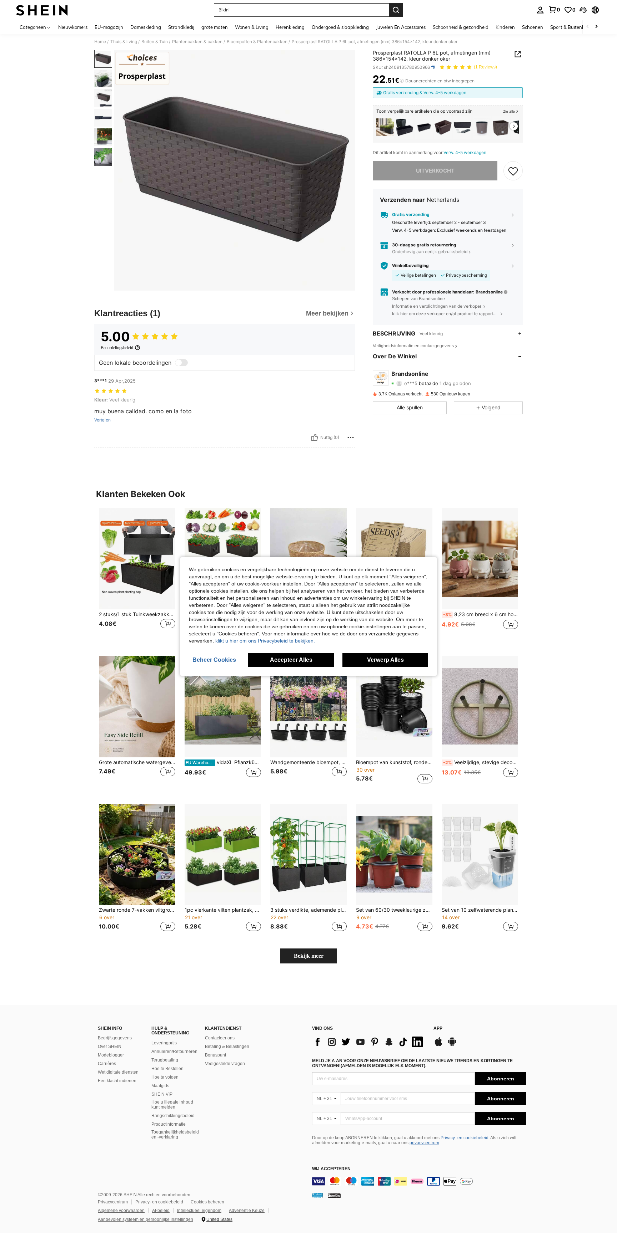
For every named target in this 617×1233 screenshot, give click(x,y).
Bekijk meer (308, 956)
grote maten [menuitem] (214, 27)
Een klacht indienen (117, 1080)
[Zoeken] (396, 10)
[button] (583, 10)
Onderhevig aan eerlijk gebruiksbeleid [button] (429, 252)
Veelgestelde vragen (225, 1063)
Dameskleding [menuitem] (145, 27)
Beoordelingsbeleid (117, 347)
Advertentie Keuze (247, 1210)
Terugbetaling (164, 1060)
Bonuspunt (215, 1055)
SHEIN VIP (161, 1094)
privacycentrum (424, 1142)
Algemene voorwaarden (121, 1210)
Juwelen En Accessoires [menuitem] (401, 27)
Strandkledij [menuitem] (181, 27)
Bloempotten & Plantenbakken (257, 41)
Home (100, 41)
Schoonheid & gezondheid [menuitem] (460, 27)
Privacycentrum (113, 1201)
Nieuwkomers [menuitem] (72, 27)
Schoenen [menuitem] (532, 27)
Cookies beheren (207, 1201)
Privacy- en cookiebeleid (464, 1137)
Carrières (107, 1063)
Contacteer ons (220, 1037)
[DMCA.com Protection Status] (334, 1195)
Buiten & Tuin (154, 41)
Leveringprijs (164, 1042)
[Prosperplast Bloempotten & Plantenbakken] (443, 127)
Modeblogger (111, 1055)
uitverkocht (435, 170)
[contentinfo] (419, 1181)
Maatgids (160, 1085)
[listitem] (385, 127)
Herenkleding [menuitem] (290, 27)
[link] (554, 9)
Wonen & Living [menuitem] (252, 27)
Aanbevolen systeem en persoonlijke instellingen (145, 1219)
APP (437, 1028)
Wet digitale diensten (118, 1072)
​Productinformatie (168, 1124)
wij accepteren (331, 1169)
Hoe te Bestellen (167, 1068)
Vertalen (102, 420)
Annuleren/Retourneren (174, 1051)
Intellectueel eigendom (199, 1210)
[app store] (438, 1045)
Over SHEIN (109, 1046)
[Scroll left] (587, 27)
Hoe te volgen (165, 1077)
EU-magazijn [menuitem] (109, 27)
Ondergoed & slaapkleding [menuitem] (340, 27)
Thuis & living (123, 41)
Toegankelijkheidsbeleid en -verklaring (175, 1135)
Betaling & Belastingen (227, 1046)
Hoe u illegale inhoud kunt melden (172, 1105)
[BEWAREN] (513, 170)
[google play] (452, 1045)
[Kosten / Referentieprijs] (402, 80)
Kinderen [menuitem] (505, 27)
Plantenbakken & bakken (197, 41)
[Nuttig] (314, 437)
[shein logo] (42, 10)
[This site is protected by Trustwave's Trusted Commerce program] (317, 1195)
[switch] (181, 362)
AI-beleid (161, 1210)
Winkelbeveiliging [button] (410, 265)
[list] (369, 1042)
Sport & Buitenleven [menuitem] (571, 27)
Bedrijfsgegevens (115, 1037)
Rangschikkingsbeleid (173, 1115)
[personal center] (540, 10)
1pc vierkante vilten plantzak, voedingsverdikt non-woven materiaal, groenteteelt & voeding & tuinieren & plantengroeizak (223, 910)
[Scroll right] (596, 27)
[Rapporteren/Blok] (350, 437)
